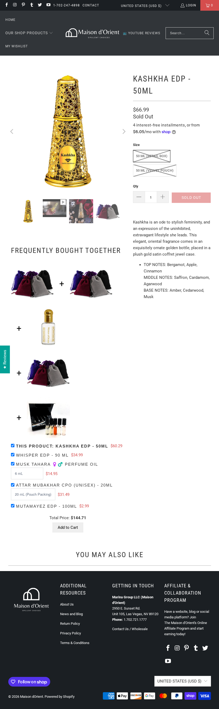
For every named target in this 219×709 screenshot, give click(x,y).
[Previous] (12, 131)
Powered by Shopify (60, 697)
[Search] (207, 33)
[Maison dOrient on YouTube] (48, 5)
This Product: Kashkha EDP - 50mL (62, 446)
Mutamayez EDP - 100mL (46, 506)
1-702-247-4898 (66, 5)
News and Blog (71, 614)
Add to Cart (68, 527)
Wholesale (140, 629)
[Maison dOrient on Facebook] (6, 5)
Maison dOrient (31, 697)
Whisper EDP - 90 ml (42, 455)
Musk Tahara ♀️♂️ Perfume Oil (57, 464)
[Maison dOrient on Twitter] (39, 5)
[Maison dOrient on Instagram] (14, 5)
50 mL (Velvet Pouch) (155, 170)
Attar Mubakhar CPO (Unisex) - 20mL (64, 485)
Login (191, 5)
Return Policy (70, 624)
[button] (29, 33)
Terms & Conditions (74, 643)
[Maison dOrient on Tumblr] (31, 5)
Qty (135, 186)
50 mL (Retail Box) (151, 156)
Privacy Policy (70, 633)
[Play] (68, 131)
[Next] (123, 131)
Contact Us (120, 629)
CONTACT (91, 5)
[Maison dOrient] (92, 33)
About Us (67, 604)
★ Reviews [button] (4, 359)
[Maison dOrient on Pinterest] (23, 5)
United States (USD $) (142, 6)
